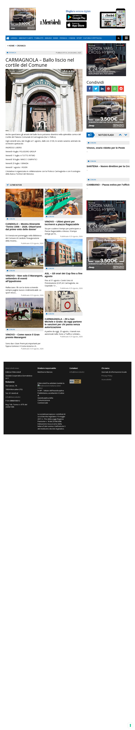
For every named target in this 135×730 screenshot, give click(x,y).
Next (125, 135)
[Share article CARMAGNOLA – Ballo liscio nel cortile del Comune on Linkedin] (102, 89)
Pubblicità (38, 38)
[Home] (8, 38)
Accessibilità (106, 379)
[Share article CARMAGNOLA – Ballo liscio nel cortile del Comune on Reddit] (121, 89)
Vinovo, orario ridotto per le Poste (106, 148)
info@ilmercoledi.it (13, 397)
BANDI (55, 38)
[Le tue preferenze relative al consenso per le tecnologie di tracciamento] (130, 725)
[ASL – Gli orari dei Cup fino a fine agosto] (64, 253)
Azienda (14, 38)
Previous (120, 135)
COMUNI (72, 38)
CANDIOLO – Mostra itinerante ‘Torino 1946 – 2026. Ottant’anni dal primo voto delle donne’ (23, 227)
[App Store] (77, 24)
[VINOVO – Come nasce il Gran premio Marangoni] (24, 313)
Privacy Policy (107, 375)
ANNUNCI (48, 38)
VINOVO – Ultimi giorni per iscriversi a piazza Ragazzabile (62, 223)
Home (11, 45)
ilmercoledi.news (12, 368)
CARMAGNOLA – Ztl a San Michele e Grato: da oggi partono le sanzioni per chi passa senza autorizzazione (63, 323)
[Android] (76, 17)
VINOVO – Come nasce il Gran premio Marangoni (23, 336)
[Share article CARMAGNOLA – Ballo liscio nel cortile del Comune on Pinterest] (108, 89)
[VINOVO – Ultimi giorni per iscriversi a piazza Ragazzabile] (64, 202)
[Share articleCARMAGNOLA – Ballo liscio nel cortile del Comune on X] (96, 89)
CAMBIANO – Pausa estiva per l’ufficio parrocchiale (104, 186)
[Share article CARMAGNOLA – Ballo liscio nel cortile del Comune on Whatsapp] (115, 89)
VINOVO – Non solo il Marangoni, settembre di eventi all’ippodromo (24, 278)
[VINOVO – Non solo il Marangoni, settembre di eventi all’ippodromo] (24, 257)
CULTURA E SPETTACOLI (92, 38)
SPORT (79, 38)
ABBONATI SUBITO (26, 38)
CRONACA (63, 38)
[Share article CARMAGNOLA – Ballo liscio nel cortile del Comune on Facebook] (90, 89)
